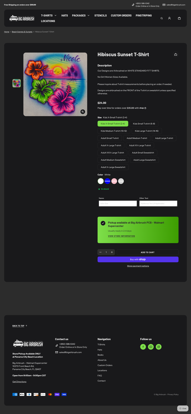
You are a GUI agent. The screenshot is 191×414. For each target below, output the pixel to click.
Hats (100, 349)
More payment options (138, 266)
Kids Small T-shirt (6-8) (144, 123)
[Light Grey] (121, 181)
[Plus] (112, 252)
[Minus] (100, 252)
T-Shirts (101, 344)
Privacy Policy (173, 394)
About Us (102, 360)
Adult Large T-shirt (164, 138)
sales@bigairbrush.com (176, 5)
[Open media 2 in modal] (55, 84)
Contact (102, 380)
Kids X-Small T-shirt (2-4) (113, 123)
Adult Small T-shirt (110, 138)
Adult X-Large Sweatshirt (113, 167)
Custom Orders (105, 365)
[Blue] (107, 181)
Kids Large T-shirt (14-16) (147, 131)
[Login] (169, 18)
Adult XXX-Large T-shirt (112, 152)
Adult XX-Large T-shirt (140, 145)
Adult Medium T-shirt (137, 138)
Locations (102, 370)
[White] (101, 181)
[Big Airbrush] (22, 18)
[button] (161, 18)
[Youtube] (151, 347)
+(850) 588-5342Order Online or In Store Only (147, 4)
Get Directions (19, 381)
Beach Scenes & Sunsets (22, 32)
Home (6, 32)
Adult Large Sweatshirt (144, 160)
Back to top (18, 326)
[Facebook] (143, 347)
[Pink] (114, 181)
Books (100, 355)
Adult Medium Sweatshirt (113, 160)
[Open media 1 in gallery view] (16, 83)
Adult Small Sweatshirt (143, 152)
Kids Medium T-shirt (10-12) (114, 131)
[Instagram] (159, 347)
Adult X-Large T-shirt (111, 145)
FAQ (100, 375)
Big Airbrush (161, 394)
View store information (121, 236)
